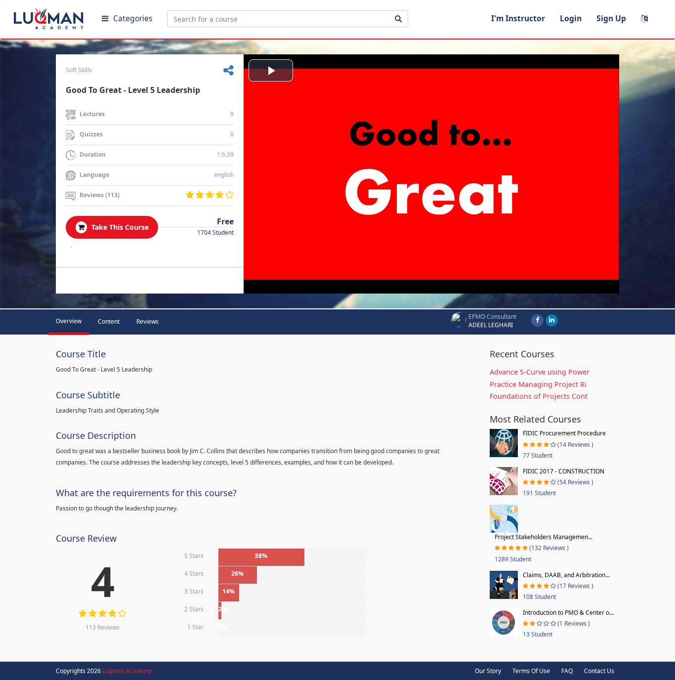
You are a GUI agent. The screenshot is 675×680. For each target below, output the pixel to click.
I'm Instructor (518, 18)
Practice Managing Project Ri (538, 384)
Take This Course (119, 227)
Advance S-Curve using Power (540, 372)
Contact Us (599, 671)
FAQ (567, 671)
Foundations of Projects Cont (539, 396)
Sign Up (611, 18)
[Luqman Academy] (50, 17)
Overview (69, 321)
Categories (132, 18)
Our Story (488, 671)
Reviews (147, 321)
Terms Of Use (531, 671)
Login (571, 18)
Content (109, 321)
